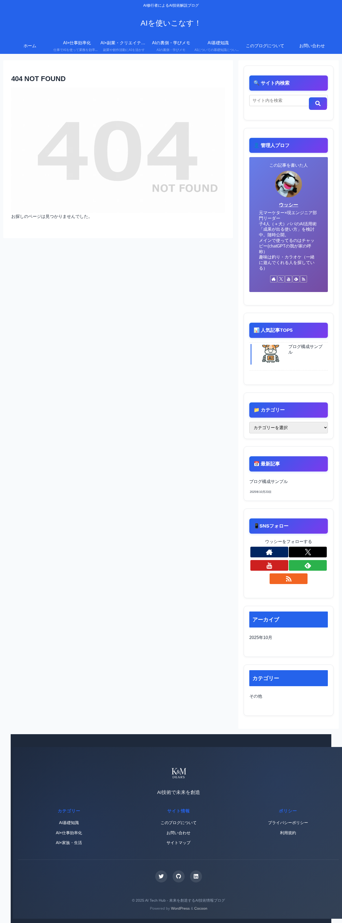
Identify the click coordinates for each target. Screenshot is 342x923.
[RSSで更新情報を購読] (303, 278)
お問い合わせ (178, 832)
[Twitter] (161, 876)
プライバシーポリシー (288, 822)
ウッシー (288, 204)
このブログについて (179, 822)
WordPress (180, 908)
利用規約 (288, 832)
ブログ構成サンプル (268, 481)
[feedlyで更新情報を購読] (296, 278)
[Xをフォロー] (281, 278)
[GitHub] (179, 876)
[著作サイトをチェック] (273, 278)
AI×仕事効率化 (69, 832)
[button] (318, 103)
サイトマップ (178, 842)
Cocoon (200, 908)
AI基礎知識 (69, 822)
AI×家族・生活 (69, 842)
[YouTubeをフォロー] (288, 278)
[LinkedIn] (196, 876)
